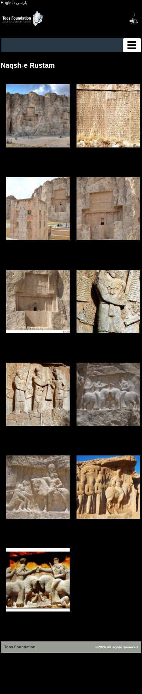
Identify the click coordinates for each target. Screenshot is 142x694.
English (8, 2)
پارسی (21, 2)
